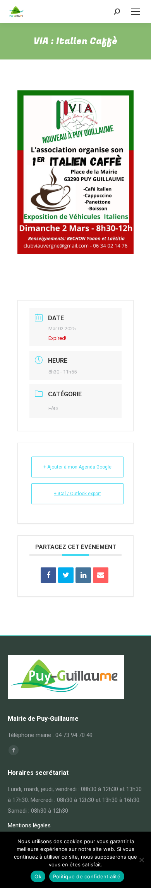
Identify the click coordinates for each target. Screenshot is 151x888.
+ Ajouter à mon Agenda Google (77, 467)
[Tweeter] (66, 575)
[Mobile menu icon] (135, 11)
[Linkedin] (83, 575)
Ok (37, 876)
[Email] (100, 575)
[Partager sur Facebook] (48, 575)
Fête (53, 408)
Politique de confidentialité (86, 876)
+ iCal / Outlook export (77, 493)
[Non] (141, 860)
